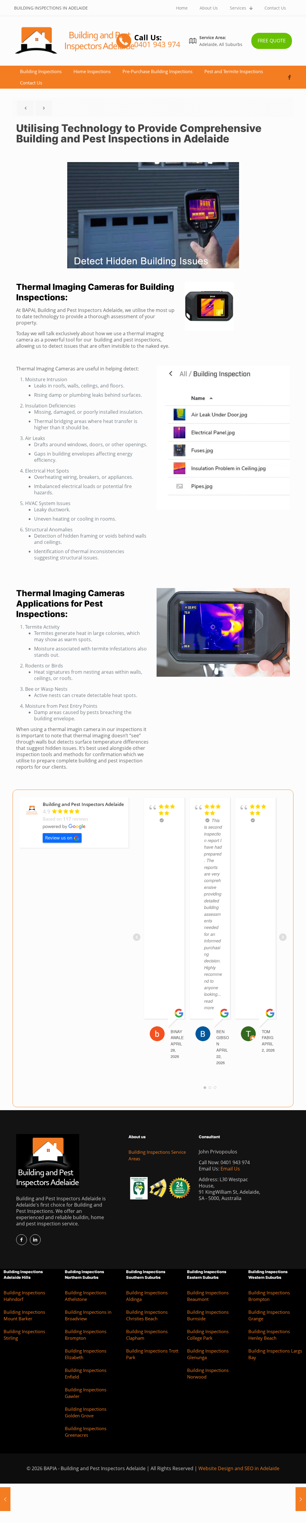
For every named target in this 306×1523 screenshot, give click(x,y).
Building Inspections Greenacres (85, 1431)
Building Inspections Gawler (85, 1393)
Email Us (230, 1168)
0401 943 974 (235, 1162)
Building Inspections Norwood (208, 1373)
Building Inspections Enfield (85, 1373)
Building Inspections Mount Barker (24, 1315)
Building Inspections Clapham (147, 1334)
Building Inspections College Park (208, 1334)
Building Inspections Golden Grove (85, 1412)
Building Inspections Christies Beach (147, 1315)
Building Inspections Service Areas (157, 1155)
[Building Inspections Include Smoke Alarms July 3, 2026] (301, 1499)
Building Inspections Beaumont (208, 1296)
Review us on (58, 838)
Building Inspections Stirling (24, 1334)
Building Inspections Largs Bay (275, 1354)
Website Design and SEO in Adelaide (238, 1468)
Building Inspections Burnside (208, 1315)
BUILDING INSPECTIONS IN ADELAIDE (51, 8)
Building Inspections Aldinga (147, 1296)
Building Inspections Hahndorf (24, 1296)
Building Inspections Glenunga (208, 1354)
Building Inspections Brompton (85, 1334)
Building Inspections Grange (269, 1315)
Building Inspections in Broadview (88, 1315)
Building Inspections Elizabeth (85, 1354)
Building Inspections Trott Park (152, 1354)
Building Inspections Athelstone (85, 1296)
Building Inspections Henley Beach (269, 1334)
